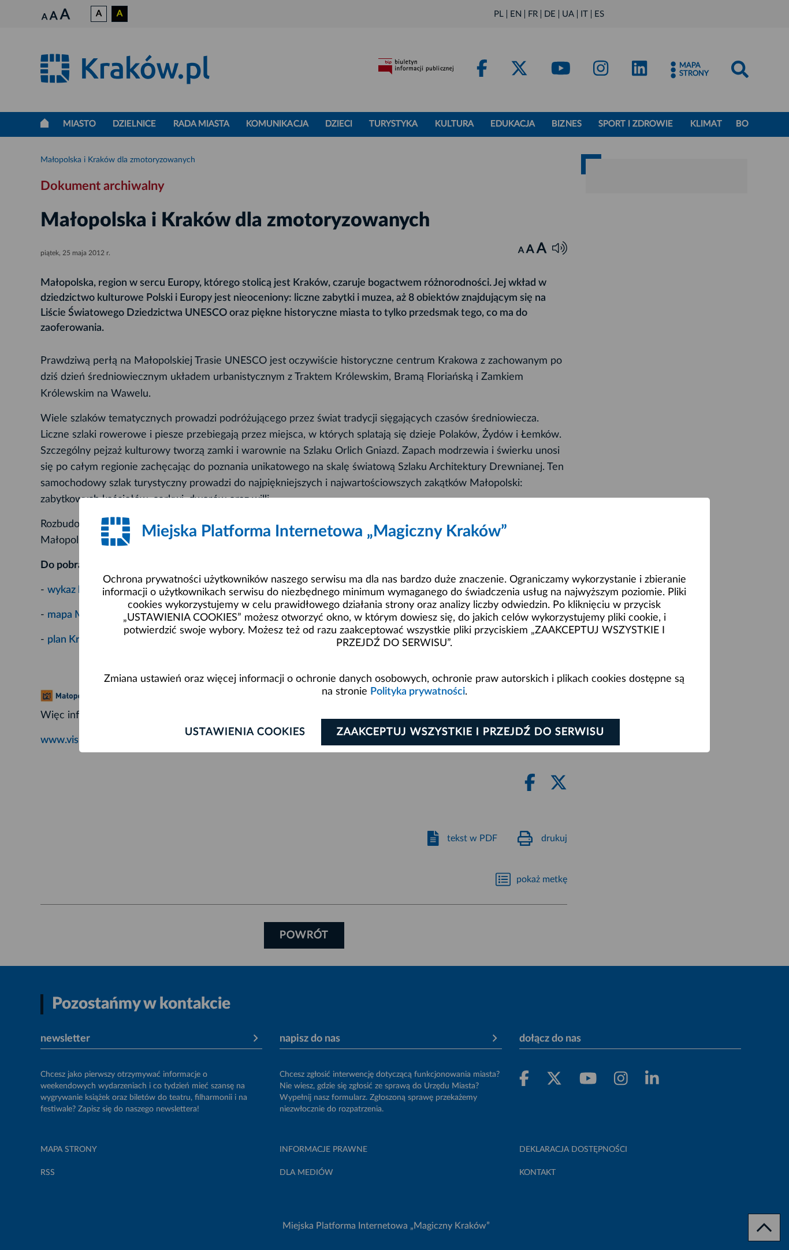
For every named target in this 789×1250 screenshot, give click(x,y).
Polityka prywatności (417, 691)
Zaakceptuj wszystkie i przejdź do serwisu (470, 732)
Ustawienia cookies (245, 732)
